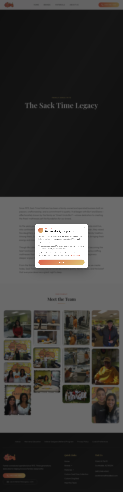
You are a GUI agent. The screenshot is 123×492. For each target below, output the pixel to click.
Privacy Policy (75, 255)
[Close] (84, 228)
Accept (62, 262)
